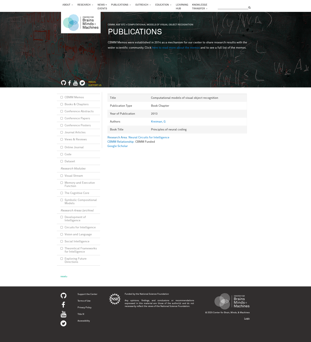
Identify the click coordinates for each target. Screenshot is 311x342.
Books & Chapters (77, 104)
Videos (92, 82)
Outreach (141, 5)
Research (84, 5)
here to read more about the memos (176, 47)
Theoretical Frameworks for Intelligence (81, 250)
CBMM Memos (74, 97)
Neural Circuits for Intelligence (149, 137)
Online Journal (74, 147)
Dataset (70, 161)
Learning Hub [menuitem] (182, 7)
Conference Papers (77, 118)
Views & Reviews (76, 139)
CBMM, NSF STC (116, 25)
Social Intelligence (77, 241)
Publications (119, 5)
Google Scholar (117, 146)
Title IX (81, 314)
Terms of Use (84, 301)
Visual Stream (74, 175)
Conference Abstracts (79, 111)
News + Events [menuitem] (102, 7)
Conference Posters (78, 125)
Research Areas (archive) (77, 210)
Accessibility (84, 321)
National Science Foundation (154, 294)
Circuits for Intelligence (80, 227)
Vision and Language (78, 234)
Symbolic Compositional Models (81, 202)
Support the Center (87, 294)
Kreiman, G (158, 121)
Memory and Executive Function (80, 184)
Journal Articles (75, 132)
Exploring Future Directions (76, 260)
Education (162, 5)
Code (68, 154)
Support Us (95, 85)
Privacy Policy (84, 308)
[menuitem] (68, 5)
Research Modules (72, 168)
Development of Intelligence (75, 219)
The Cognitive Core (77, 193)
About (66, 5)
